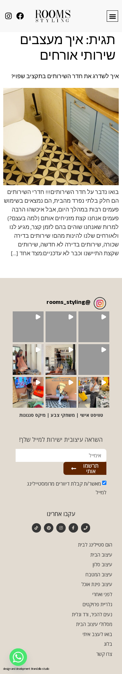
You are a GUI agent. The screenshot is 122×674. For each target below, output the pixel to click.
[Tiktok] (36, 528)
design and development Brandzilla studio (26, 669)
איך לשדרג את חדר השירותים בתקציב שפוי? (65, 77)
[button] (112, 16)
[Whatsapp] (18, 657)
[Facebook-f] (73, 528)
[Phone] (85, 528)
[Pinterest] (48, 528)
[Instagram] (61, 528)
